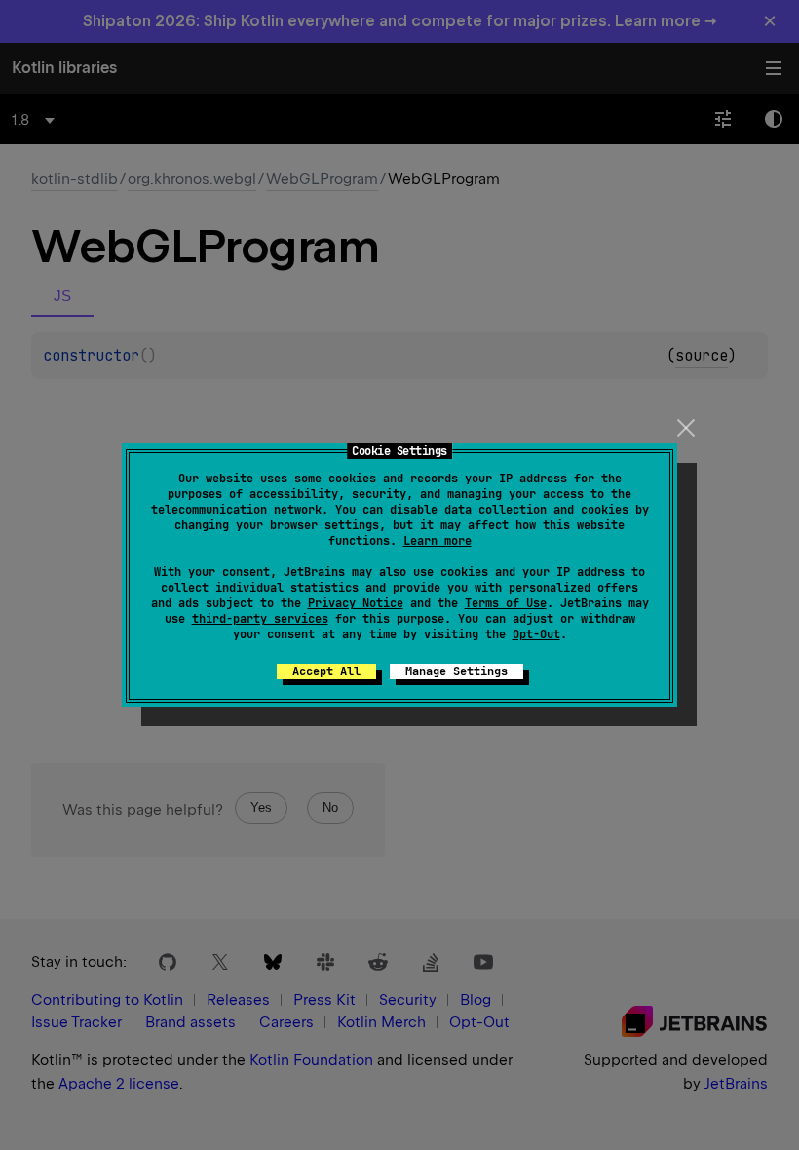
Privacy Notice (355, 603)
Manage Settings (456, 671)
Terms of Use (506, 603)
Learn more (437, 541)
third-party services (260, 619)
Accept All (326, 671)
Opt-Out (536, 634)
